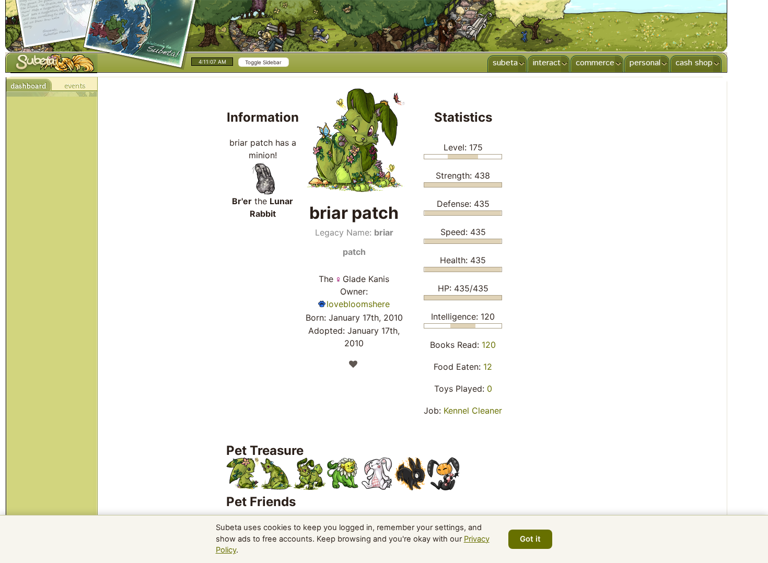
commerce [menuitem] (595, 63)
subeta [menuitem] (505, 63)
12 (487, 366)
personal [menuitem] (645, 63)
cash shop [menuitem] (694, 63)
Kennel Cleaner (473, 410)
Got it (530, 539)
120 (489, 344)
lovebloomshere (358, 304)
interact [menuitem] (547, 63)
